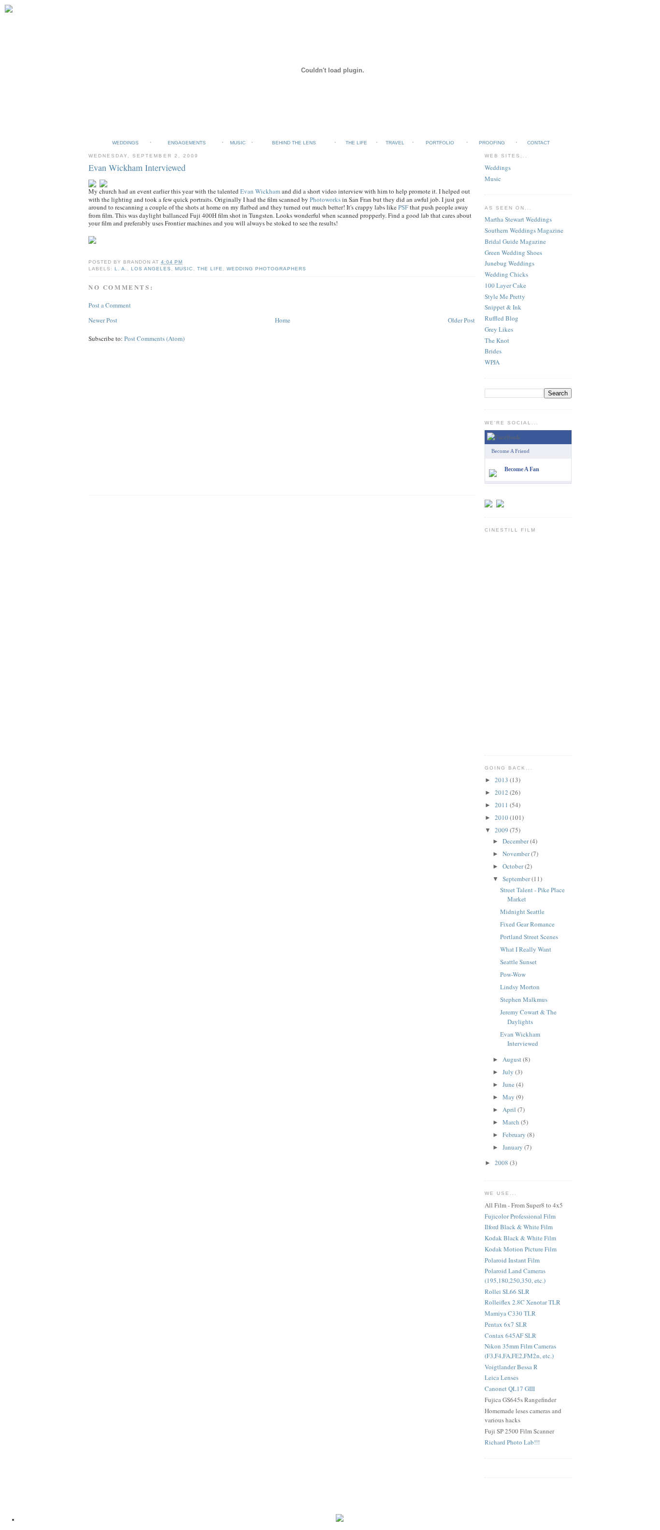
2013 (502, 779)
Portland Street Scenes (529, 936)
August (512, 1059)
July (508, 1071)
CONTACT (538, 142)
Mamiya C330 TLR (510, 1313)
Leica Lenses (501, 1377)
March (511, 1122)
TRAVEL (395, 142)
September (516, 878)
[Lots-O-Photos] (501, 497)
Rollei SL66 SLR (507, 1291)
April (509, 1109)
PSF (403, 207)
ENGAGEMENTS (187, 142)
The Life (210, 268)
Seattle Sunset (518, 961)
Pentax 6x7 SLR (506, 1324)
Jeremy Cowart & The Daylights (528, 1017)
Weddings (498, 167)
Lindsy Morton (520, 987)
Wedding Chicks (506, 274)
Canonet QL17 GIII (510, 1388)
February (514, 1134)
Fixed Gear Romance (527, 924)
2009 (502, 830)
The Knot (497, 340)
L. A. (121, 268)
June (509, 1084)
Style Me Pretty (505, 296)
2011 (502, 804)
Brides (493, 351)
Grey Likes (499, 329)
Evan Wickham (260, 191)
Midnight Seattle (522, 911)
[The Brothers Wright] (495, 467)
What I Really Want (525, 949)
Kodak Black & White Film (520, 1238)
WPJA (492, 362)
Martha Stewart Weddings (518, 219)
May (509, 1097)
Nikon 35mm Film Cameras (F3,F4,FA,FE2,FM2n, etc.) (520, 1351)
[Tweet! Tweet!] (490, 497)
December (516, 841)
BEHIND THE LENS (294, 142)
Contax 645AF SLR (510, 1335)
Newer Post (102, 320)
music (184, 268)
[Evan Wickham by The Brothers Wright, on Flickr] (94, 177)
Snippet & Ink (503, 307)
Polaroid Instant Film (512, 1260)
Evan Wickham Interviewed (137, 167)
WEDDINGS (125, 142)
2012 (502, 792)
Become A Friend (510, 451)
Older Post (461, 320)
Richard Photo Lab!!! (512, 1442)
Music (493, 178)
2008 (502, 1162)
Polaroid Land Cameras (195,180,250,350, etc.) (515, 1275)
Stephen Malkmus (523, 999)
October (513, 866)
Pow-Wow (513, 974)
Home (282, 320)
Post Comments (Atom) (154, 338)
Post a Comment (109, 305)
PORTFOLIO (440, 142)
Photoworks (325, 199)
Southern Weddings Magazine (524, 230)
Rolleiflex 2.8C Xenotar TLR (522, 1302)
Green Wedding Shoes (513, 252)
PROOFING (492, 142)
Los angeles (151, 268)
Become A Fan (521, 469)
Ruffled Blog (501, 318)
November (516, 853)
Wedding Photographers (266, 268)
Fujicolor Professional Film (520, 1216)
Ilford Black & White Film (519, 1226)
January (513, 1147)
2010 (502, 817)
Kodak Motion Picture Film (521, 1249)
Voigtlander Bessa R (511, 1366)
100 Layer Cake (505, 285)
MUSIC (237, 142)
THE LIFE (356, 142)
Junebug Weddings (509, 263)
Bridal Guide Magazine (515, 241)
